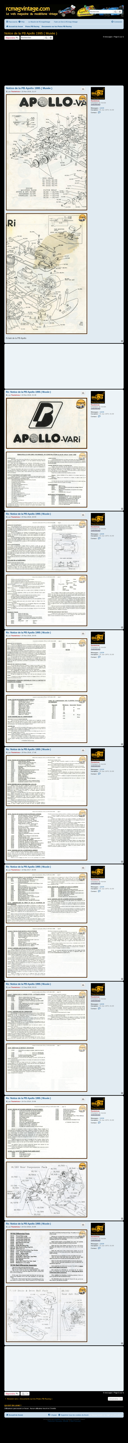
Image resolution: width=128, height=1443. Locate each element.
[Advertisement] (64, 63)
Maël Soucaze (75, 1421)
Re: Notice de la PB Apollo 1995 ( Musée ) (28, 392)
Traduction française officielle (57, 1421)
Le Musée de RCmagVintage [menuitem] (39, 22)
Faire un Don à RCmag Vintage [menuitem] (66, 22)
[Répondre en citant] (83, 89)
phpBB (56, 1419)
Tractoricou (95, 101)
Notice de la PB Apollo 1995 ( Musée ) (30, 33)
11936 (102, 108)
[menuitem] (21, 22)
